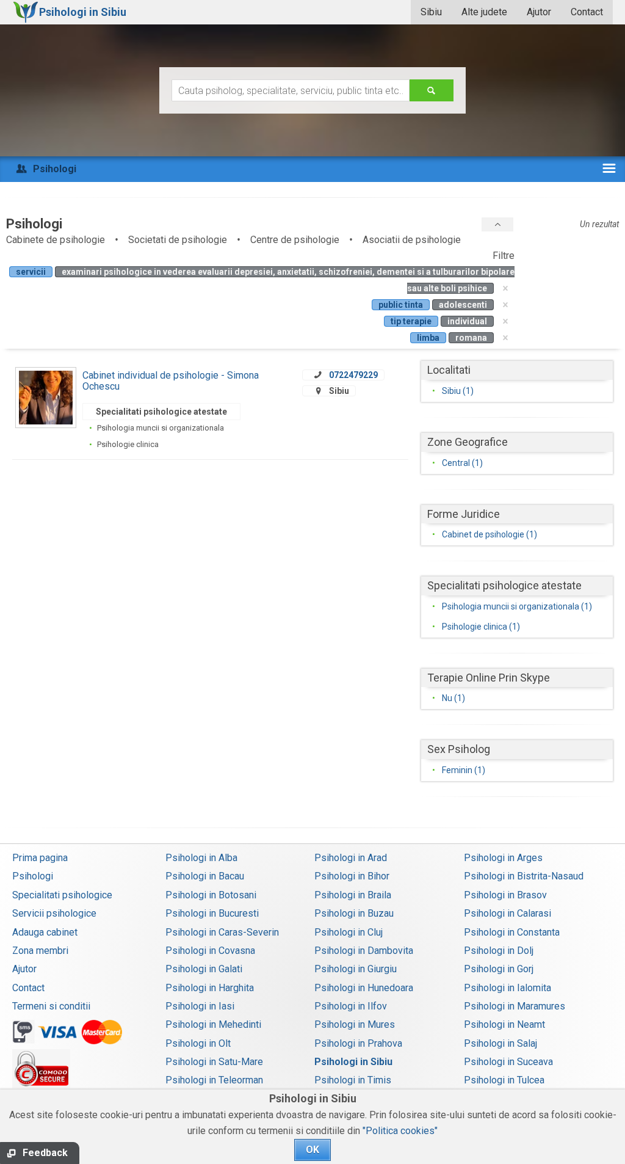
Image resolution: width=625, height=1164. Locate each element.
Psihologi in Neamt (504, 1024)
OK (312, 1149)
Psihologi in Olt (198, 1043)
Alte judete (484, 12)
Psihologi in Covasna (210, 950)
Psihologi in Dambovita (363, 950)
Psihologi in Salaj (500, 1043)
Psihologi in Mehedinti (213, 1024)
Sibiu (431, 12)
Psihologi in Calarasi (507, 913)
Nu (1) (453, 698)
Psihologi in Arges (503, 858)
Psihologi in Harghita (209, 988)
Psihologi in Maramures (514, 1006)
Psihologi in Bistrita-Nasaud (523, 876)
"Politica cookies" (400, 1131)
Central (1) (462, 463)
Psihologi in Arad (350, 858)
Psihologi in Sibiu (353, 1062)
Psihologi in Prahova (358, 1043)
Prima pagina (40, 858)
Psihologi (32, 876)
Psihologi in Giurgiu (355, 969)
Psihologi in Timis (352, 1080)
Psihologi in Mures (354, 1024)
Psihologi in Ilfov (350, 1006)
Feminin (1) (463, 770)
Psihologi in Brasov (505, 895)
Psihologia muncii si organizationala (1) (517, 606)
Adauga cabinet (45, 932)
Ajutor (539, 12)
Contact (587, 12)
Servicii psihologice (54, 913)
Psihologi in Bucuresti (212, 913)
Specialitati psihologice (62, 895)
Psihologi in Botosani (210, 895)
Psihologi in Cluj (348, 932)
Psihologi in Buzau (354, 913)
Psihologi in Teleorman (214, 1080)
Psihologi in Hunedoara (363, 988)
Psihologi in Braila (352, 895)
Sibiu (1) (458, 391)
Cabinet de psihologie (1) (489, 534)
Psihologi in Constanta (512, 932)
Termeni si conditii (51, 1006)
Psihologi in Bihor (351, 876)
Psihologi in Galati (203, 969)
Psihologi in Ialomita (507, 988)
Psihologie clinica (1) (481, 626)
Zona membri (40, 950)
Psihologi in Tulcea (504, 1080)
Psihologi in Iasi (199, 1006)
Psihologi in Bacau (204, 876)
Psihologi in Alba (201, 858)
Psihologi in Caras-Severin (222, 932)
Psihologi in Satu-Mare (214, 1062)
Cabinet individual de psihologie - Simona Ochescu (170, 380)
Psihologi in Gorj (498, 969)
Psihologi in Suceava (508, 1062)
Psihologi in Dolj (498, 950)
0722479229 (353, 375)
